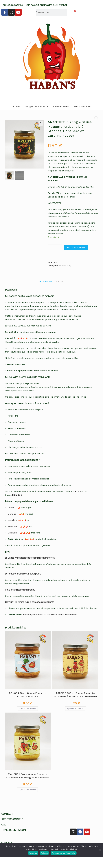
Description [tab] (45, 281)
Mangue (12, 513)
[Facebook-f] (4, 12)
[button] (40, 123)
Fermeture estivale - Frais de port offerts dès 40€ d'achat (34, 5)
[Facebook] (80, 832)
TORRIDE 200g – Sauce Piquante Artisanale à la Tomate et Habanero (75, 695)
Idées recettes (61, 106)
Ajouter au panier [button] (27, 709)
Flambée (17, 495)
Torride (77, 491)
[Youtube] (18, 12)
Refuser (44, 853)
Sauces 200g (65, 265)
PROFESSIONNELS (12, 819)
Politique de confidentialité (63, 853)
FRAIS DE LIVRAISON (13, 829)
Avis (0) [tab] (59, 281)
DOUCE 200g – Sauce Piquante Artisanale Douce (27, 695)
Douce (11, 507)
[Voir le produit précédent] (96, 118)
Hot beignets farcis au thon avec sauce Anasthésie (50, 614)
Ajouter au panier (76, 247)
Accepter (33, 853)
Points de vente (82, 106)
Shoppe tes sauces (35, 106)
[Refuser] (99, 850)
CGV (3, 824)
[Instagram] (11, 12)
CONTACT (7, 813)
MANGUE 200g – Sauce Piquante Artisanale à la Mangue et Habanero (27, 776)
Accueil (16, 106)
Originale (12, 532)
